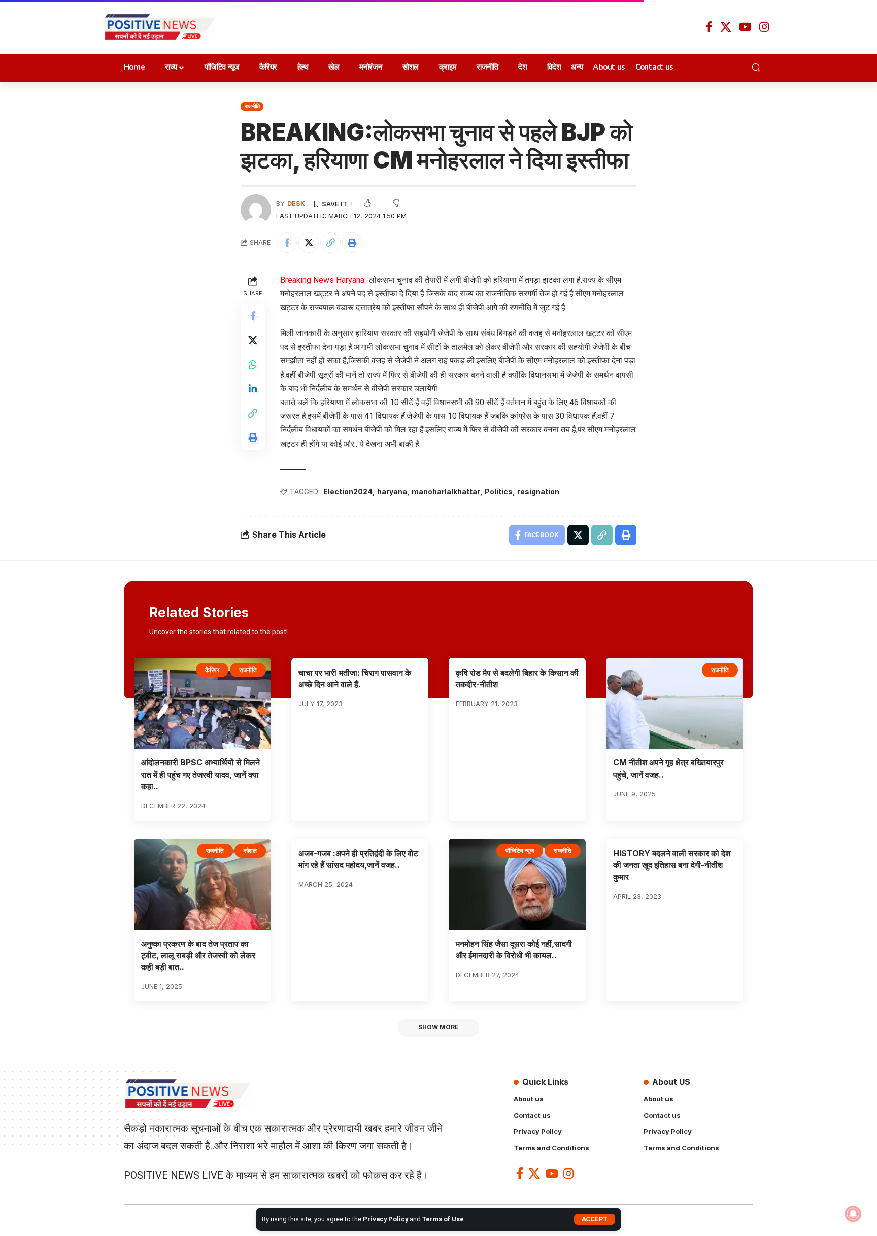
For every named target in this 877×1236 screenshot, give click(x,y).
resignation (538, 491)
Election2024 (348, 491)
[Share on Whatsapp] (253, 364)
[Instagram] (764, 27)
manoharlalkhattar (446, 491)
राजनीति (252, 106)
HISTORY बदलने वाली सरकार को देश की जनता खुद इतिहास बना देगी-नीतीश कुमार (671, 865)
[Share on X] (308, 242)
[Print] (352, 242)
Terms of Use (443, 1219)
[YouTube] (745, 27)
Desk (296, 203)
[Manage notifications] (853, 1214)
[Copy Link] (330, 242)
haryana (392, 491)
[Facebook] (709, 27)
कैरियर (212, 670)
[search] (759, 67)
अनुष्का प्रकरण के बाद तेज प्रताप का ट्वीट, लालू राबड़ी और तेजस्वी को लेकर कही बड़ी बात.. (198, 955)
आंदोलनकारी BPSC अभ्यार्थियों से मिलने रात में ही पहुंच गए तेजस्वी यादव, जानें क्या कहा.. (200, 774)
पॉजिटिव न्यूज (519, 850)
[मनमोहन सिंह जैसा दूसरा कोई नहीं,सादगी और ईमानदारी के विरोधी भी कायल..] (517, 884)
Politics (499, 491)
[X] (726, 27)
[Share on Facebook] (287, 242)
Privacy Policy (385, 1219)
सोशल (250, 850)
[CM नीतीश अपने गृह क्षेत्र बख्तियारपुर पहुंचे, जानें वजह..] (674, 704)
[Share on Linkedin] (253, 388)
